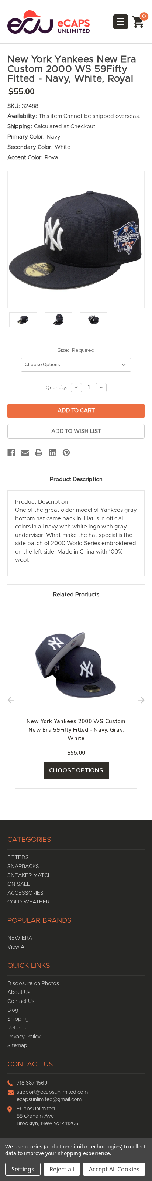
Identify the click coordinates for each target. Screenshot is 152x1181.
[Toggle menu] (120, 21)
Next (141, 701)
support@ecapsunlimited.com (52, 1092)
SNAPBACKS (23, 866)
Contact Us (20, 1001)
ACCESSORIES (25, 893)
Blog (12, 1010)
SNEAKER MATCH (29, 875)
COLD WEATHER (28, 902)
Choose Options (76, 770)
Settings (22, 1169)
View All (17, 947)
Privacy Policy (24, 1036)
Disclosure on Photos (33, 983)
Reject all (61, 1169)
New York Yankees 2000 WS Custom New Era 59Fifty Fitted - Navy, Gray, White (76, 730)
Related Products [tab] (76, 595)
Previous (10, 701)
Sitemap (17, 1045)
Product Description (76, 479)
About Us (18, 992)
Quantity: (56, 387)
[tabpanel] (76, 702)
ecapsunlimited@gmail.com (49, 1099)
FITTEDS (18, 857)
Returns (16, 1028)
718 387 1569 (32, 1083)
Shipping (18, 1019)
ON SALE (18, 884)
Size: (76, 350)
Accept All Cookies (114, 1169)
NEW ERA (19, 938)
